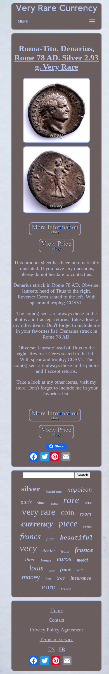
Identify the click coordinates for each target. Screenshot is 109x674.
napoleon (79, 489)
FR (62, 649)
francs (30, 535)
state (41, 502)
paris (26, 502)
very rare (38, 512)
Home (56, 610)
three (30, 559)
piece (68, 523)
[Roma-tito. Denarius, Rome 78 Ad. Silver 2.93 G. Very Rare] (56, 111)
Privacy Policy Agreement (56, 630)
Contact (56, 620)
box (48, 578)
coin (67, 512)
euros (64, 558)
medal (82, 560)
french (66, 589)
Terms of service (57, 639)
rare (71, 500)
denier (48, 550)
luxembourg (54, 491)
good (51, 570)
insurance (80, 578)
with (80, 570)
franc (65, 569)
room (85, 514)
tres (60, 578)
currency (37, 523)
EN (51, 649)
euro (49, 586)
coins (54, 503)
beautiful (76, 538)
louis (36, 568)
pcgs (50, 538)
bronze (46, 560)
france (84, 549)
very (28, 548)
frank (65, 551)
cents (87, 526)
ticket (89, 503)
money (31, 577)
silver (30, 488)
